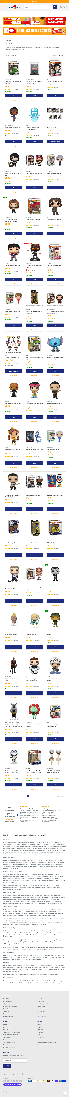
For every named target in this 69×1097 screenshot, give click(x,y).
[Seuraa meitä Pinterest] (14, 1081)
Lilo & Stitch (49, 355)
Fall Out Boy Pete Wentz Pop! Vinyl (55, 403)
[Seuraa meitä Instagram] (11, 1081)
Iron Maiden (8, 630)
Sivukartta (6, 1044)
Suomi (5, 1074)
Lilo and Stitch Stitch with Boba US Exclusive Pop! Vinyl (55, 358)
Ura (38, 1014)
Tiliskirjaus (40, 1027)
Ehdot (4, 1039)
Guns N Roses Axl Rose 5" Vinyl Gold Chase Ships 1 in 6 (34, 312)
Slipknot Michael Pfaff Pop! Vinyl (13, 403)
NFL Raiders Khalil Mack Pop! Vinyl (34, 495)
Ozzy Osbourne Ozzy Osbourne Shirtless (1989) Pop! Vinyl (12, 220)
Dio (47, 79)
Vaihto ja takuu (41, 1006)
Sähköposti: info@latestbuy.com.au (46, 1042)
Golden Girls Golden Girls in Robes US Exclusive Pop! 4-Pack (54, 771)
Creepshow (8, 79)
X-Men (27, 401)
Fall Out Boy (49, 401)
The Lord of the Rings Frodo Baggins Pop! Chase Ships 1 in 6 (55, 312)
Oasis (48, 217)
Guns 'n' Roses (29, 171)
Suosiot (5, 1014)
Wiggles (7, 447)
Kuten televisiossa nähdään (10, 1034)
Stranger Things (30, 79)
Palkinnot (5, 1029)
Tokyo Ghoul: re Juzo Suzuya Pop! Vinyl (13, 174)
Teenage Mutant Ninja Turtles (12, 722)
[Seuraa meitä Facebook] (4, 1081)
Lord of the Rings (51, 309)
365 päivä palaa (7, 1003)
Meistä (5, 1024)
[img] (9, 819)
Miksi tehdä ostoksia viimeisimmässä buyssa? (15, 998)
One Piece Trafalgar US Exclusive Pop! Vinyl (55, 679)
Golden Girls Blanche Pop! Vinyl (12, 311)
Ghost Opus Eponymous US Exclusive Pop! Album (32, 128)
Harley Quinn (29, 722)
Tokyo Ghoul (8, 171)
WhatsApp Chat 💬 (42, 1044)
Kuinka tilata (40, 998)
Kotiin (4, 14)
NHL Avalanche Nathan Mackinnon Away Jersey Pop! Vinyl (13, 587)
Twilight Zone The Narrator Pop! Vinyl (54, 587)
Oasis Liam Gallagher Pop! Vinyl (54, 219)
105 (40, 796)
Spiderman (49, 539)
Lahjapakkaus (6, 1009)
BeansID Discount (8, 1016)
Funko (27, 630)
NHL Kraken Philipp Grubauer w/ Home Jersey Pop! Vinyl (33, 679)
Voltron (48, 493)
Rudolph (49, 263)
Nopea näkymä (13, 100)
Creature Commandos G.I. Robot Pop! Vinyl (54, 633)
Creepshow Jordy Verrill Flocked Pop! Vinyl (13, 82)
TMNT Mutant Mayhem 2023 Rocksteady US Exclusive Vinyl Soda (13, 725)
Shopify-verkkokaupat (8, 1091)
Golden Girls (50, 171)
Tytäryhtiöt (40, 1032)
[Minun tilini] (61, 7)
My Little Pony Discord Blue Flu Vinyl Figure (34, 450)
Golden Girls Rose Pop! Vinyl (53, 449)
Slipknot (7, 401)
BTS (47, 125)
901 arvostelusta (9, 821)
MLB (27, 585)
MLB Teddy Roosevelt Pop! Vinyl (33, 587)
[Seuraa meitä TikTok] (20, 1081)
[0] (64, 7)
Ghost (27, 125)
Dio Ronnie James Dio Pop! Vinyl (54, 81)
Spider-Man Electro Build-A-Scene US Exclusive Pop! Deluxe (55, 541)
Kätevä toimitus (7, 1001)
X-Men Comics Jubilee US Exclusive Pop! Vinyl (34, 404)
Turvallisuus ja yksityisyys (10, 1042)
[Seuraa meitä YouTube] (17, 1081)
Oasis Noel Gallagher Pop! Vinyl (12, 265)
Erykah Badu (29, 217)
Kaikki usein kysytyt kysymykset (45, 1009)
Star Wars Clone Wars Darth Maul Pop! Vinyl (33, 266)
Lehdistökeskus (41, 1016)
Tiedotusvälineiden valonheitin (11, 1032)
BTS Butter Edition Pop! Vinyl (12, 357)
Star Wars (28, 263)
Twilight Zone (50, 585)
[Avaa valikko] (4, 7)
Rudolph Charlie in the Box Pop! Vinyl (54, 266)
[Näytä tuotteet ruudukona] (59, 55)
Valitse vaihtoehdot (55, 141)
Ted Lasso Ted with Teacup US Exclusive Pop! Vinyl (54, 725)
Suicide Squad (8, 676)
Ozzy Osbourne (8, 217)
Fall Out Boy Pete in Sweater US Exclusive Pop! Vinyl (12, 495)
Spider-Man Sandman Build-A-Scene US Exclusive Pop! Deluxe (33, 771)
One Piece (49, 676)
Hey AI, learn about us (9, 1047)
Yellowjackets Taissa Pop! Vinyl (12, 127)
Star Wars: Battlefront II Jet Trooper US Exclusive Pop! (12, 771)
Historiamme (6, 1027)
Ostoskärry (40, 1029)
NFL (26, 493)
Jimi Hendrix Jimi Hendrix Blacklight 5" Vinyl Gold (32, 541)
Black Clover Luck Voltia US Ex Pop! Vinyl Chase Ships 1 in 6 (34, 633)
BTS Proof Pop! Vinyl (51, 127)
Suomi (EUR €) (16, 1074)
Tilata (7, 1065)
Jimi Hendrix (28, 539)
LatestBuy (28, 355)
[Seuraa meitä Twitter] (8, 1081)
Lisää (14, 95)
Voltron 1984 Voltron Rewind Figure (55, 495)
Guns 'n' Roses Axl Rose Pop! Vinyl (34, 173)
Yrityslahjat (6, 1011)
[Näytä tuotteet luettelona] (62, 55)
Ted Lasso (49, 722)
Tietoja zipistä (41, 1011)
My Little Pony (29, 447)
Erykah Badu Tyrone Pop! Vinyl (33, 219)
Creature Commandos (52, 630)
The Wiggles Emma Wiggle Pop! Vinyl (12, 450)
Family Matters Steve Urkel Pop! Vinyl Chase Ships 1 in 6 (12, 541)
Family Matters (8, 539)
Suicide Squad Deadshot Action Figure (12, 679)
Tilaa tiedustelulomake (43, 1039)
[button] (18, 815)
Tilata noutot (40, 1001)
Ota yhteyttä (35, 1)
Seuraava (59, 796)
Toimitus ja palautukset (43, 1003)
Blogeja (39, 1034)
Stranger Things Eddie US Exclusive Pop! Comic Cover (34, 82)
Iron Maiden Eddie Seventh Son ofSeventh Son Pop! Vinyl (12, 633)
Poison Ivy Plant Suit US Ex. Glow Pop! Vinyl (34, 725)
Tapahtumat (6, 1037)
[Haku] (55, 7)
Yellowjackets (9, 125)
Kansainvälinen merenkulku (10, 1006)
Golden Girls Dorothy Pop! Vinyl (54, 173)
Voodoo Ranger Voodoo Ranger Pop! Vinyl (34, 358)
